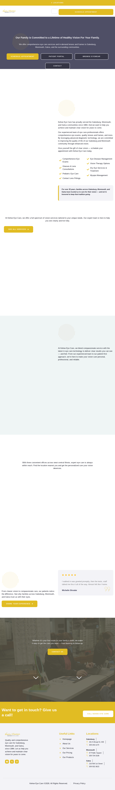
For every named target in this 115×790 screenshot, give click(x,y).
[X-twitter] (12, 762)
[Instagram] (17, 762)
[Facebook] (7, 762)
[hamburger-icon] (54, 11)
